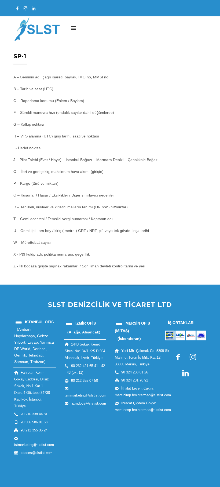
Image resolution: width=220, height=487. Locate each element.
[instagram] (25, 8)
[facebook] (17, 8)
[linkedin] (34, 8)
